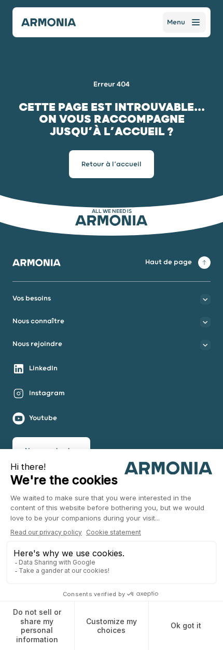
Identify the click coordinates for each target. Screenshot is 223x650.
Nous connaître (38, 321)
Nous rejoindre (37, 344)
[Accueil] (48, 22)
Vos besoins (31, 298)
